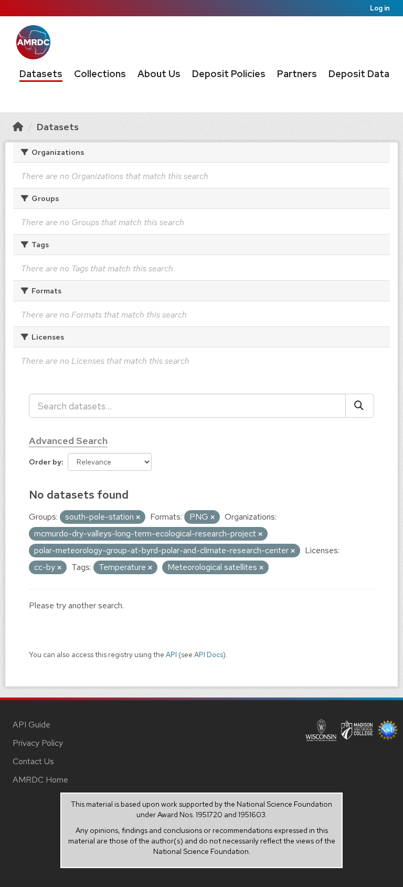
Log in (380, 8)
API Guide (31, 724)
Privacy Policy (38, 742)
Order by (45, 462)
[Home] (18, 127)
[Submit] (359, 406)
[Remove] (138, 517)
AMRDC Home (40, 779)
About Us (159, 74)
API (171, 654)
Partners (297, 74)
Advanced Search (68, 441)
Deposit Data (358, 74)
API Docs (208, 654)
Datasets (40, 74)
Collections (100, 74)
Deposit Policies (229, 74)
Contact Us (33, 761)
